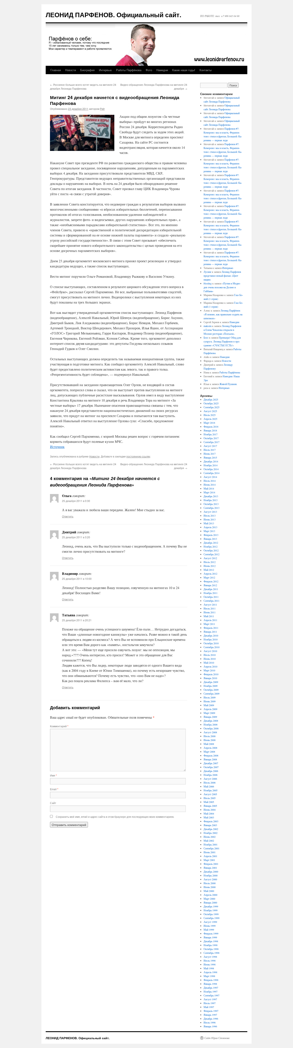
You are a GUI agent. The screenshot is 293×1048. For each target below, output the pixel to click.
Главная (55, 70)
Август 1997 (210, 999)
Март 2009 (209, 713)
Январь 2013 (210, 538)
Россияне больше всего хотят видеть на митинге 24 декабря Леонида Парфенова (83, 86)
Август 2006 (210, 778)
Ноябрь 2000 (210, 875)
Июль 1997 (210, 1003)
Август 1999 (210, 922)
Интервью (105, 70)
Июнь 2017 (210, 453)
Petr (102, 108)
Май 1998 (209, 968)
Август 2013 (210, 511)
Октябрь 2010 (211, 643)
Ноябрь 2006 (210, 774)
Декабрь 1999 (211, 906)
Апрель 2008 (210, 747)
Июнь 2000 (210, 887)
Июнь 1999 (210, 925)
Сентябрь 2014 (211, 473)
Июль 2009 (210, 697)
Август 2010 (210, 651)
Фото (149, 70)
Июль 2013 (210, 515)
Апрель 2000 (210, 894)
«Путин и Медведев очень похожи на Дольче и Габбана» (222, 287)
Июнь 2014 (210, 484)
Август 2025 (210, 411)
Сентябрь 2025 (211, 407)
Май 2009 (209, 705)
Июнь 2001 (210, 852)
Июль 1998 (210, 960)
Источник (57, 446)
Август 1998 (210, 956)
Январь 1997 (210, 1014)
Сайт (53, 803)
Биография (87, 70)
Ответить (67, 516)
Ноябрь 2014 (210, 465)
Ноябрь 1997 (210, 991)
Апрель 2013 (210, 527)
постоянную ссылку (138, 456)
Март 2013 (209, 531)
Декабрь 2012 (211, 542)
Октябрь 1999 (211, 914)
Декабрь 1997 (211, 987)
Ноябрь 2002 (210, 833)
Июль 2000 (210, 883)
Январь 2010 (210, 678)
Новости (70, 70)
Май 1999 (209, 929)
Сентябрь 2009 (211, 693)
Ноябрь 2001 (210, 844)
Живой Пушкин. (228, 384)
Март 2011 (209, 624)
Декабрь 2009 (211, 682)
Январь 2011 (210, 631)
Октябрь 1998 (211, 949)
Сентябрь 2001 (211, 848)
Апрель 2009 (210, 709)
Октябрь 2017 (211, 438)
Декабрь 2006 (211, 771)
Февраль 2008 (211, 755)
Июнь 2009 (210, 701)
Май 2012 (209, 569)
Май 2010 (209, 662)
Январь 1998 (210, 983)
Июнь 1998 (210, 964)
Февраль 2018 (211, 426)
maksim (207, 326)
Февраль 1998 (211, 980)
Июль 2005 (210, 798)
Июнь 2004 (210, 809)
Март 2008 (209, 751)
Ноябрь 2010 (210, 639)
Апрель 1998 (210, 972)
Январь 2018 (210, 430)
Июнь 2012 (210, 566)
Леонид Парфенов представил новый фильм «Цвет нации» (222, 275)
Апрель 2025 (210, 418)
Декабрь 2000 (211, 871)
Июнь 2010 (210, 658)
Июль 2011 (210, 608)
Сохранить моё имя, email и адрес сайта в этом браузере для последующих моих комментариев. (115, 816)
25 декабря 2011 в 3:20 (76, 537)
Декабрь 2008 (211, 720)
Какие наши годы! (183, 70)
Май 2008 (209, 744)
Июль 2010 (210, 655)
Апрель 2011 (210, 620)
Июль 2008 (210, 736)
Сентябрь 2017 (211, 442)
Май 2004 (209, 813)
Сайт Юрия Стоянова (217, 1038)
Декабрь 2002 (211, 829)
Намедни (162, 70)
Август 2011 (210, 604)
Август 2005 (210, 794)
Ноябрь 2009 (210, 685)
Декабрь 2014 (211, 461)
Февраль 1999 (211, 933)
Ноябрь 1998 (210, 945)
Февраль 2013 (211, 535)
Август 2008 (210, 732)
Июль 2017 (210, 449)
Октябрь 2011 (211, 596)
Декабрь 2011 (211, 589)
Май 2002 (209, 840)
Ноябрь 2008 (210, 724)
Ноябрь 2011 (210, 593)
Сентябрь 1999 (211, 918)
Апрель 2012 (210, 573)
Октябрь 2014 (211, 469)
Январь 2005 (210, 805)
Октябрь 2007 (211, 767)
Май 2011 (209, 616)
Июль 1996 (210, 1022)
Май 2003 (209, 817)
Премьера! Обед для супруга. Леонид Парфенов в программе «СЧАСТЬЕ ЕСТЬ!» (222, 341)
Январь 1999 (210, 937)
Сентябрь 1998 (211, 952)
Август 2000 (210, 879)
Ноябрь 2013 (210, 500)
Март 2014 (209, 492)
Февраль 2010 (211, 674)
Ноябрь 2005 (210, 790)
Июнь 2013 (210, 519)
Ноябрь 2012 (210, 546)
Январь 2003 (210, 825)
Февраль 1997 (211, 1011)
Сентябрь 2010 (211, 647)
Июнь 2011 (210, 612)
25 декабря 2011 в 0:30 (76, 501)
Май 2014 (209, 488)
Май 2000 (209, 891)
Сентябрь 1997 (211, 995)
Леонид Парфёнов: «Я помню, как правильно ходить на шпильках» (223, 314)
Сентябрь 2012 (211, 554)
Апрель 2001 (210, 856)
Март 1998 (209, 976)
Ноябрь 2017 (210, 434)
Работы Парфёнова (128, 70)
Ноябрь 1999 (210, 910)
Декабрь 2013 (211, 496)
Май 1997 (209, 1007)
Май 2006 (209, 786)
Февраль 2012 (211, 581)
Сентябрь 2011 (211, 600)
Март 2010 (209, 670)
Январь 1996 (210, 1026)
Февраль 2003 (211, 821)
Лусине (207, 271)
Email (54, 789)
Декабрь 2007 (211, 763)
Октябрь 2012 (211, 550)
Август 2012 (210, 558)
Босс (206, 337)
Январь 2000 (210, 902)
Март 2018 (209, 422)
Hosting (208, 283)
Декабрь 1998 (211, 941)
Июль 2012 (210, 562)
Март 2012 (209, 577)
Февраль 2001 (211, 863)
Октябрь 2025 (211, 403)
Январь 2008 (210, 759)
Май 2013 (209, 523)
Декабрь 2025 (211, 399)
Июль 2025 (210, 415)
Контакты (205, 70)
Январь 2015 (210, 457)
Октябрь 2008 (211, 728)
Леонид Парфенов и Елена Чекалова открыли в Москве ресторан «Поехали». (222, 329)
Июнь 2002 (210, 836)
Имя (53, 775)
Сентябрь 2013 (211, 507)
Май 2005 (209, 802)
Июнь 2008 (210, 740)
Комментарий (59, 726)
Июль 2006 (210, 782)
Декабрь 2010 (211, 635)
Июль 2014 (210, 480)
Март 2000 (209, 898)
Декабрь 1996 (211, 1018)
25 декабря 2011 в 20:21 (77, 620)
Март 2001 (209, 860)
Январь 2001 (210, 867)
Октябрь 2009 (211, 689)
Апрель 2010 (210, 666)
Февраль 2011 (211, 627)
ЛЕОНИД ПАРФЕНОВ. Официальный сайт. (113, 14)
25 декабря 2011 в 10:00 (77, 578)
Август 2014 (210, 477)
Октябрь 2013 (211, 504)
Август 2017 (210, 446)
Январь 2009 (210, 716)
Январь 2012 (210, 585)
